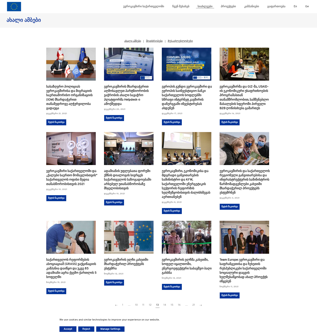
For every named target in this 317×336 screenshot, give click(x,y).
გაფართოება (276, 6)
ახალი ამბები (132, 41)
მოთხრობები (154, 41)
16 (179, 305)
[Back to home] (14, 6)
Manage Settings (110, 329)
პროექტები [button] (228, 6)
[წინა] (116, 305)
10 (136, 305)
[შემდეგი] (201, 305)
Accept (68, 329)
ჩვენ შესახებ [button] (180, 6)
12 (150, 305)
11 (143, 305)
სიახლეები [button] (205, 6)
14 (164, 305)
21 (193, 305)
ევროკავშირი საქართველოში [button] (143, 6)
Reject (86, 329)
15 (172, 305)
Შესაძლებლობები (180, 41)
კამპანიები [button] (251, 6)
